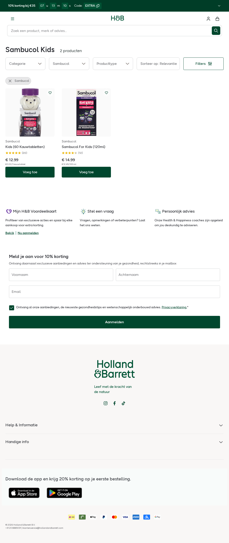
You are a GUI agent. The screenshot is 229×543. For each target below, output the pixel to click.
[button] (25, 63)
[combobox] (109, 30)
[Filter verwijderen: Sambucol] (10, 81)
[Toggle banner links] (219, 6)
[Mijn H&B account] (208, 18)
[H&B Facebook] (114, 403)
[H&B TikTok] (123, 403)
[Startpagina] (117, 18)
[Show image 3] (89, 133)
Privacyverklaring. (174, 307)
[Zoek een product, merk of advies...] (217, 30)
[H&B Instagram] (105, 403)
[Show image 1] (28, 133)
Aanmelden (114, 322)
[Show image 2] (31, 133)
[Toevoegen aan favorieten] (50, 92)
